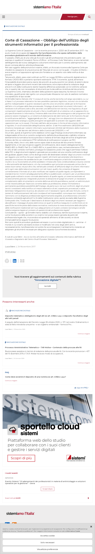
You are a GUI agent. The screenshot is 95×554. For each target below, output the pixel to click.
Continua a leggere (84, 334)
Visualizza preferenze (47, 549)
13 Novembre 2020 (19, 329)
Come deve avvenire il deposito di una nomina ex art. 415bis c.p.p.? (35, 377)
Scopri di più (48, 489)
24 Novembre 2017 (27, 246)
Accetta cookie (47, 535)
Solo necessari (47, 542)
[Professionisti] (7, 310)
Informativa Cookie (73, 531)
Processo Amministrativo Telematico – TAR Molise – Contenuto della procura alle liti (43, 347)
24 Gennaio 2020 (19, 358)
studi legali (10, 252)
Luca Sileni (10, 246)
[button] (91, 526)
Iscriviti (47, 286)
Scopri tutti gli (13, 498)
